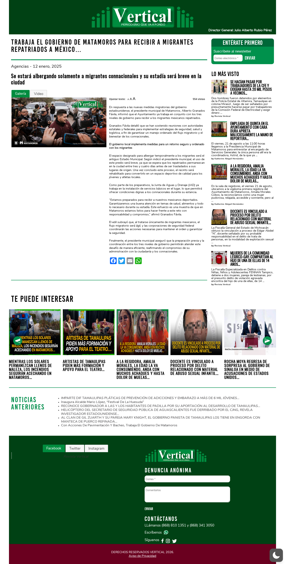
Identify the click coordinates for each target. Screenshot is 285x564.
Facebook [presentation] (53, 448)
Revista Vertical (222, 116)
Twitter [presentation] (75, 448)
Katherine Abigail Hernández (228, 158)
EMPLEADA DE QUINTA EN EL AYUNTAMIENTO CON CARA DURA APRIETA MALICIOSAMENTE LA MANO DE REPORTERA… (251, 130)
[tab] (20, 93)
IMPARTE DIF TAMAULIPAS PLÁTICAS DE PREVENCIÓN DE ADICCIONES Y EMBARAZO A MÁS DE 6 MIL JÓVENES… (150, 398)
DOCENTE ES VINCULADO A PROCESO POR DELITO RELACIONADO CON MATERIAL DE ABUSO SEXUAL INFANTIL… (250, 216)
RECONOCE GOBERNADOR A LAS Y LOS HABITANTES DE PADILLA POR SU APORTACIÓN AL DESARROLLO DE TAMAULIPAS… (160, 406)
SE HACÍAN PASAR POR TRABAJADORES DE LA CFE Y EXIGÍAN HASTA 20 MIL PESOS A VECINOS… (251, 87)
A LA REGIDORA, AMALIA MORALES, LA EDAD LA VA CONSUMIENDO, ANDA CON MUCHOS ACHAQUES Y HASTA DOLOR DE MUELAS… (251, 173)
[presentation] (17, 340)
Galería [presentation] (20, 93)
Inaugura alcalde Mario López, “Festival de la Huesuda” (102, 402)
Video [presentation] (38, 93)
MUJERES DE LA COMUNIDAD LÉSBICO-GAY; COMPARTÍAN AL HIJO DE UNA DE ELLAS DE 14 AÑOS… (251, 258)
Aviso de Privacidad (142, 556)
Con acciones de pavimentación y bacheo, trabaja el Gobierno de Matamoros (119, 425)
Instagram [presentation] (96, 448)
